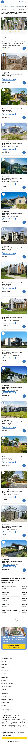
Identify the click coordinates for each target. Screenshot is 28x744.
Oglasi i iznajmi (5, 713)
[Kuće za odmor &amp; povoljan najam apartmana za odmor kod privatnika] (2, 2)
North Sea (4, 661)
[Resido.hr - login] (22, 2)
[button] (26, 2)
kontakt (3, 705)
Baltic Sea (4, 664)
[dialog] (14, 728)
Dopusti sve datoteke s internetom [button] (14, 738)
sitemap (3, 673)
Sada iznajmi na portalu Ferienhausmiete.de (14, 646)
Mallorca (3, 667)
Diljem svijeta (5, 670)
